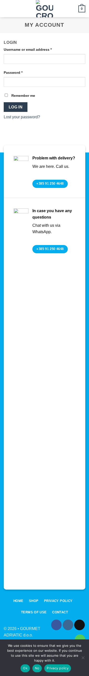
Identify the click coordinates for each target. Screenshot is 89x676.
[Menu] (7, 8)
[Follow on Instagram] (68, 625)
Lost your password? (22, 117)
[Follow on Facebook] (56, 625)
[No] (82, 659)
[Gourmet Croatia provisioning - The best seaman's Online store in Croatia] (44, 8)
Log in (16, 107)
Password (21, 72)
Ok (25, 668)
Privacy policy (57, 668)
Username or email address (35, 49)
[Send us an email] (79, 625)
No (37, 668)
